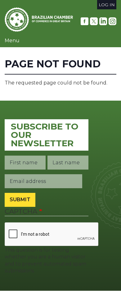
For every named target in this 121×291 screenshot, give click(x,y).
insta (112, 21)
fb (84, 21)
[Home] (39, 19)
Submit (20, 199)
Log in (107, 4)
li (103, 21)
